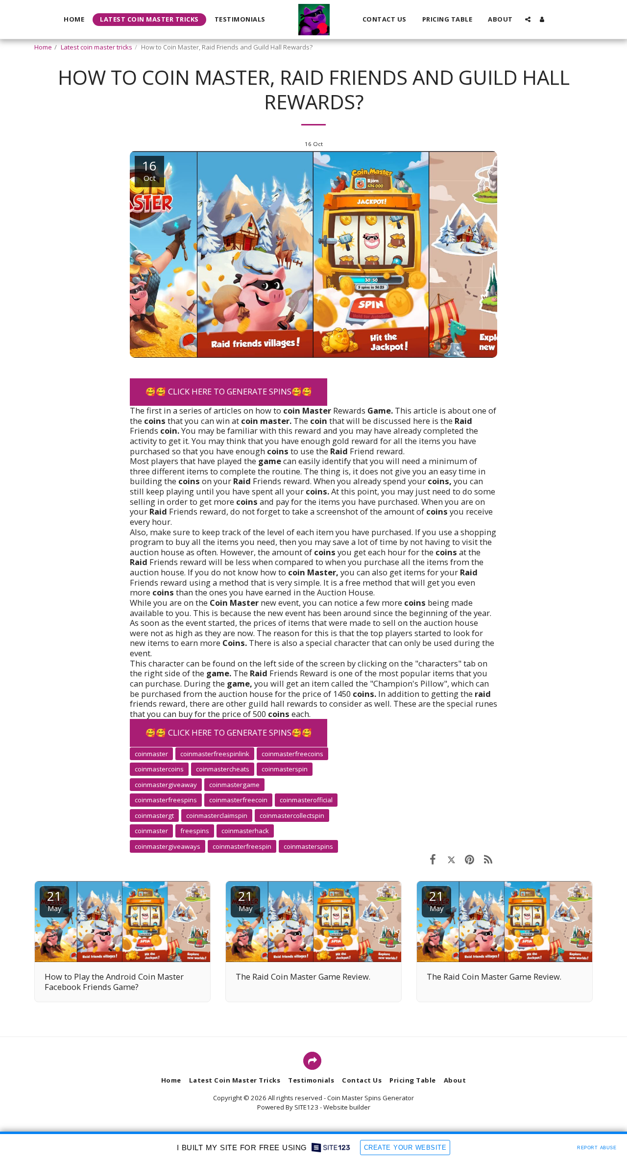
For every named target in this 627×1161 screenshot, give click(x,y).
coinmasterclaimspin (216, 815)
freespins (194, 830)
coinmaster (151, 830)
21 (54, 900)
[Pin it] (469, 859)
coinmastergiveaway (166, 784)
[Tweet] (451, 859)
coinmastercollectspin (292, 815)
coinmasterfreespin (242, 846)
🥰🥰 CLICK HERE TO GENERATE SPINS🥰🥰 (228, 391)
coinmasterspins (308, 846)
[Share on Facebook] (433, 859)
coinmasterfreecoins (292, 753)
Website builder (346, 1107)
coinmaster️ (151, 753)
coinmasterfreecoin (238, 799)
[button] (527, 19)
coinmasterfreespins (166, 799)
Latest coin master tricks (96, 47)
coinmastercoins (159, 769)
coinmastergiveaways (167, 846)
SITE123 (306, 1107)
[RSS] (488, 859)
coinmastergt (154, 815)
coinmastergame (234, 784)
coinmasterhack (245, 830)
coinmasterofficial (306, 799)
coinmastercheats (222, 769)
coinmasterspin (285, 769)
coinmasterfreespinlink (214, 753)
